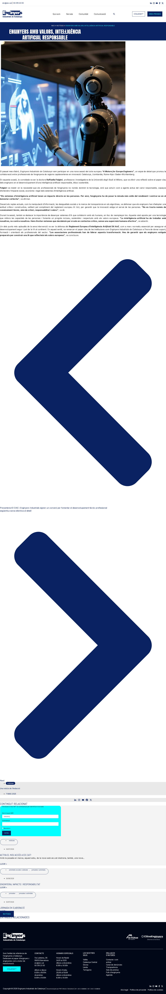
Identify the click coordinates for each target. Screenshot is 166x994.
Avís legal (124, 990)
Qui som (56, 14)
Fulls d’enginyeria (113, 972)
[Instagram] (154, 3)
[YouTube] (157, 3)
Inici (53, 26)
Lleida (85, 967)
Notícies (60, 26)
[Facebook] (160, 3)
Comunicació (100, 14)
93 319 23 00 (18, 3)
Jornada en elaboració (12, 907)
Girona (85, 965)
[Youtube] (83, 800)
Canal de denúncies (114, 965)
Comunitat (83, 14)
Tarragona (87, 970)
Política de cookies (155, 990)
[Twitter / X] (163, 3)
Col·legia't (138, 14)
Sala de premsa (112, 970)
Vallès (85, 960)
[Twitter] (162, 986)
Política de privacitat (138, 990)
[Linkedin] (151, 3)
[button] (114, 14)
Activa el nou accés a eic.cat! (15, 855)
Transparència (112, 967)
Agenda (109, 975)
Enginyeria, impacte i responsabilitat (20, 884)
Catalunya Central (90, 962)
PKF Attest (62, 989)
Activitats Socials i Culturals (18, 870)
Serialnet (71, 989)
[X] (91, 800)
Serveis (69, 14)
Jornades (12, 893)
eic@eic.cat (7, 3)
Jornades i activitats (38, 870)
